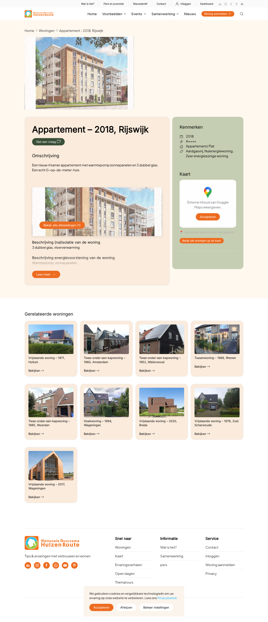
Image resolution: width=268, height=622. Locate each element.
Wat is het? (87, 3)
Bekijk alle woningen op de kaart (201, 240)
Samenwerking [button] (163, 14)
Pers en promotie (114, 3)
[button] (241, 13)
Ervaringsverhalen (128, 565)
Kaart (119, 556)
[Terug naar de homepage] (39, 13)
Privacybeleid (166, 598)
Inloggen (185, 3)
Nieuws (190, 14)
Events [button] (136, 14)
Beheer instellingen (156, 607)
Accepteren (208, 217)
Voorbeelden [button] (112, 14)
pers (163, 565)
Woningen (123, 547)
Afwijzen (126, 607)
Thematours (124, 582)
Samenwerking (171, 556)
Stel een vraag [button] (46, 142)
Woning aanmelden (215, 13)
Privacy (211, 573)
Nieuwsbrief (140, 3)
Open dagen (125, 573)
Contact (161, 3)
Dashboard (206, 3)
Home (92, 14)
